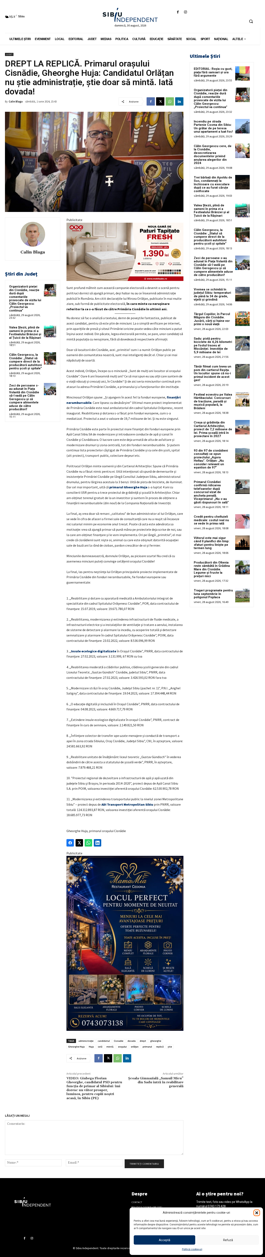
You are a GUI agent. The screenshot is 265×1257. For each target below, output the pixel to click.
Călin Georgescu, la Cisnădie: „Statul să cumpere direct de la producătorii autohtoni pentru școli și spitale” (25, 361)
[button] (257, 1213)
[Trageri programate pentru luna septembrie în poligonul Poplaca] (242, 595)
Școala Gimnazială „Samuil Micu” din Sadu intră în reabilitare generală (155, 1082)
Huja (91, 1046)
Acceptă (164, 1240)
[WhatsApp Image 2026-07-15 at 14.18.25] (124, 943)
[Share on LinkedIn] (97, 843)
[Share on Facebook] (70, 843)
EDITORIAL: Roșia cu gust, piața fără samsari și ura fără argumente (213, 72)
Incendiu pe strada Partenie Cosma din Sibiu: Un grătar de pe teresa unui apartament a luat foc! (213, 127)
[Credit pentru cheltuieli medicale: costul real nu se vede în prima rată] (242, 521)
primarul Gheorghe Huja (128, 487)
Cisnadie (118, 1040)
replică (160, 1046)
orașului (122, 1046)
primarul (147, 1046)
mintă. (110, 1046)
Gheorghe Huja (76, 1046)
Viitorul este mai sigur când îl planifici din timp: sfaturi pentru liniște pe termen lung (211, 543)
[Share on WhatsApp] (88, 843)
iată (100, 1046)
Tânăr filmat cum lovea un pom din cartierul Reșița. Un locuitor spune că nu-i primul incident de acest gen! (212, 373)
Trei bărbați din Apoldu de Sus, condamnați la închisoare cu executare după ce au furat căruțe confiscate (213, 184)
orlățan (135, 1046)
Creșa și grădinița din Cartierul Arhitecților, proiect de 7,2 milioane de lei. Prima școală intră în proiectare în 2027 (213, 429)
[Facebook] (178, 12)
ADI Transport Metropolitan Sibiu (127, 804)
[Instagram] (185, 12)
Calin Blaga (16, 101)
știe (170, 1046)
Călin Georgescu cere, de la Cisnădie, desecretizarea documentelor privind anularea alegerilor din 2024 (212, 154)
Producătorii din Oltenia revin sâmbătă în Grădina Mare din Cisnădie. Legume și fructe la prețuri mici (212, 569)
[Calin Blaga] (32, 234)
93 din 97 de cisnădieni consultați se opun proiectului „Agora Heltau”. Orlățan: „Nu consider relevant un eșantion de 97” (211, 459)
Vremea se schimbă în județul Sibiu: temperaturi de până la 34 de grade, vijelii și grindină (212, 295)
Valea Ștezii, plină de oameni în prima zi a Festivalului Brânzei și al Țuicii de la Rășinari (25, 333)
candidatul (104, 1040)
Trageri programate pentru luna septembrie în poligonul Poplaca (213, 594)
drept (143, 1040)
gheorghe (155, 1040)
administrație (86, 1040)
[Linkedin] (179, 101)
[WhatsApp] (170, 101)
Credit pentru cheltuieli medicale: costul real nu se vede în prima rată (211, 520)
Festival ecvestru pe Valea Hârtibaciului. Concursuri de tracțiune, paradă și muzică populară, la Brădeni (213, 401)
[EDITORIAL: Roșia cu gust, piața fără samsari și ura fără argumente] (242, 73)
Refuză (228, 1240)
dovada (132, 1040)
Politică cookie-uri (192, 1249)
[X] (160, 101)
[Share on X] (79, 843)
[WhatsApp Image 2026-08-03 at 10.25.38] (124, 252)
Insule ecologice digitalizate (93, 651)
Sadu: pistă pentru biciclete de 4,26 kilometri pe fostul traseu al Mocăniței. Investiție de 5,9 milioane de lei (213, 345)
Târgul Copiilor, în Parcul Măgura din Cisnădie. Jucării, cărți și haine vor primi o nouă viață (212, 319)
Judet (9, 54)
